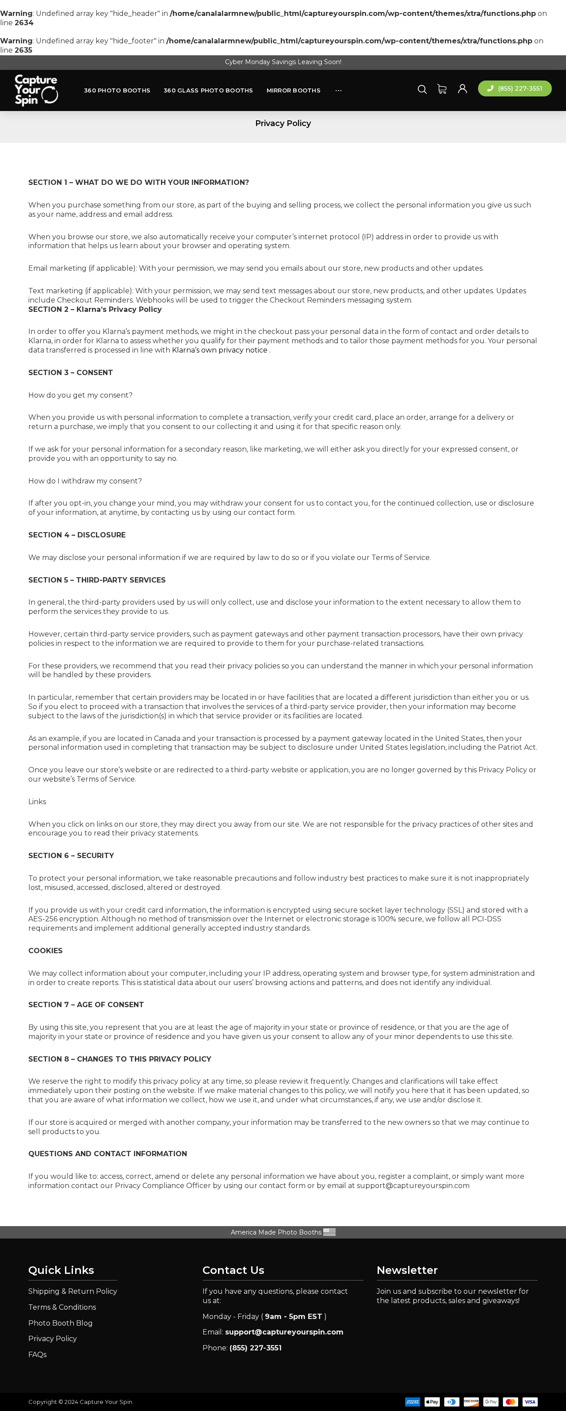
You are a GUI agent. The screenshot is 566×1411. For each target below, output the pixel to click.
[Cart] (442, 88)
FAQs (37, 1354)
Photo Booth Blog (60, 1323)
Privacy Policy (52, 1338)
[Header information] (462, 88)
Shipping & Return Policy (72, 1291)
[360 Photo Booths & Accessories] (36, 90)
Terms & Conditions (62, 1307)
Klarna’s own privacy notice (220, 350)
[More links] (339, 86)
